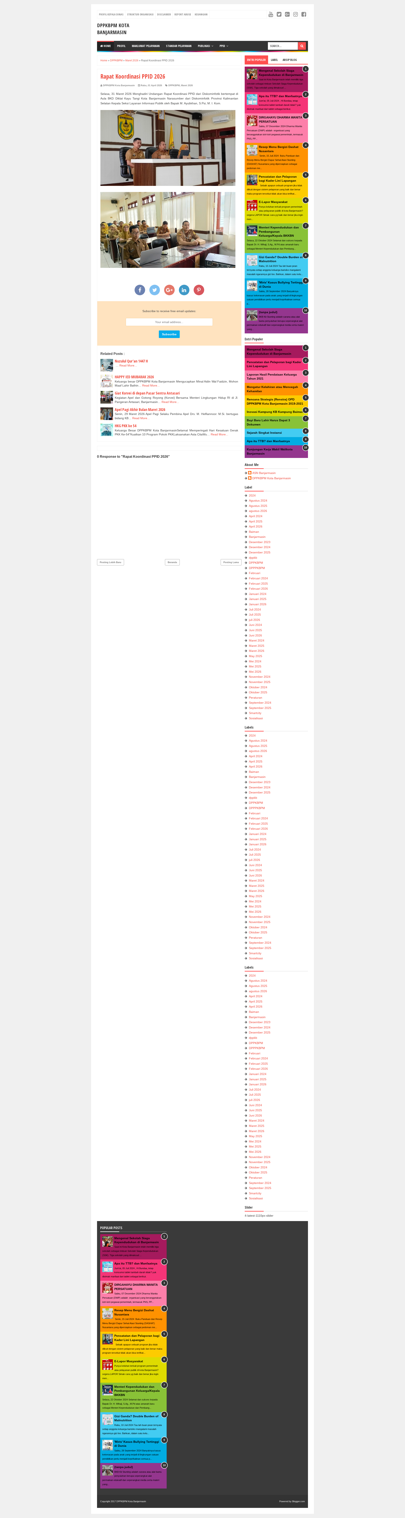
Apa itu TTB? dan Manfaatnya (280, 96)
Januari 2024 (257, 594)
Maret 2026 (187, 85)
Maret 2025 (256, 645)
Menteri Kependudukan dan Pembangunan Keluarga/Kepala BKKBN (279, 231)
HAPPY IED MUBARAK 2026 (134, 376)
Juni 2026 (255, 635)
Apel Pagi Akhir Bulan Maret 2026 (140, 409)
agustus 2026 (258, 511)
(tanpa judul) (268, 312)
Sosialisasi (256, 718)
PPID (222, 46)
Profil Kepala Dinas (111, 14)
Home (107, 46)
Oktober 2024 (258, 687)
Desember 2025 (259, 552)
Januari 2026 (257, 604)
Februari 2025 (258, 583)
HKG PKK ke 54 (125, 425)
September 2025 (260, 708)
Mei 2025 (255, 666)
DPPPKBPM (257, 568)
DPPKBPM (174, 85)
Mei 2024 (255, 661)
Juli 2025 (255, 614)
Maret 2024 (256, 640)
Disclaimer (164, 14)
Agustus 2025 (258, 505)
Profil (121, 46)
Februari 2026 (258, 588)
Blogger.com (298, 1501)
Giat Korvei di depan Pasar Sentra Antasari (147, 393)
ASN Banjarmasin (264, 473)
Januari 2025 (257, 599)
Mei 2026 (255, 671)
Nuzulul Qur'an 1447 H (131, 361)
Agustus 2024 (258, 500)
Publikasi (204, 46)
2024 (252, 495)
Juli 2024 (255, 609)
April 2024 (255, 516)
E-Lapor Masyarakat (273, 202)
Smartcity (255, 713)
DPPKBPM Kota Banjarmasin (113, 29)
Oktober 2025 (258, 692)
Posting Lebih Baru (110, 562)
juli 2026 (254, 619)
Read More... (128, 365)
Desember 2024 (259, 547)
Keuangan (201, 14)
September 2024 (260, 702)
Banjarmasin (257, 536)
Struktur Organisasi (140, 14)
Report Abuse (182, 14)
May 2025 (255, 656)
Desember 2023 (259, 542)
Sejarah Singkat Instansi (264, 432)
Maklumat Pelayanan (146, 46)
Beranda (172, 562)
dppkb (253, 557)
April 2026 (255, 526)
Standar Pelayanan (179, 46)
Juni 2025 (255, 630)
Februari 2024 (258, 578)
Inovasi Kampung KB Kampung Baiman (275, 411)
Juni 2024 (255, 625)
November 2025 (259, 682)
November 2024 (259, 676)
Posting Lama (231, 562)
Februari (254, 573)
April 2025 (255, 521)
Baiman (254, 531)
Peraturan (255, 697)
